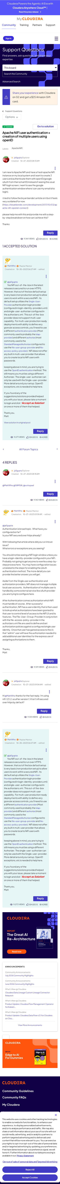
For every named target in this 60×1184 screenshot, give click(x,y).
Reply (50, 232)
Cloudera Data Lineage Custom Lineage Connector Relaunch (27, 994)
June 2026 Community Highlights (19, 984)
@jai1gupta (12, 282)
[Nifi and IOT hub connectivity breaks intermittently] (57, 449)
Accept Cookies (30, 1177)
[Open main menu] (56, 38)
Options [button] (10, 116)
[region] (30, 1147)
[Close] (55, 1115)
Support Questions (13, 111)
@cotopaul (28, 485)
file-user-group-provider (23, 347)
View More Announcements (30, 1025)
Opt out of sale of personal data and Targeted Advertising (30, 1161)
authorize (31, 337)
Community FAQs (14, 1097)
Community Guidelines (18, 1091)
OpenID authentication (22, 370)
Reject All (30, 1169)
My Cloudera (11, 1104)
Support (50, 25)
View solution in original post (17, 422)
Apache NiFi (17, 148)
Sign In (8, 38)
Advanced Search (11, 81)
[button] (55, 167)
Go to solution (45, 126)
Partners (37, 25)
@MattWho (7, 485)
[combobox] (30, 74)
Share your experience (25, 92)
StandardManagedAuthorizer (17, 344)
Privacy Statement (25, 1155)
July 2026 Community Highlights (19, 975)
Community (9, 25)
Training (24, 25)
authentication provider (26, 331)
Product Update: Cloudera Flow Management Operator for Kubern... (29, 1005)
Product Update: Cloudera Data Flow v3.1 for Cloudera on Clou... (28, 1016)
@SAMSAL (18, 485)
